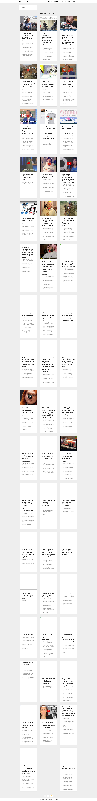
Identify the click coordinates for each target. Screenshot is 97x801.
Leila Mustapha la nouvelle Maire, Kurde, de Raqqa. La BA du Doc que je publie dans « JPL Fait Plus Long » (68, 638)
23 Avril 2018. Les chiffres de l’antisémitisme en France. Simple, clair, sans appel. (68, 681)
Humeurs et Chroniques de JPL (53, 1)
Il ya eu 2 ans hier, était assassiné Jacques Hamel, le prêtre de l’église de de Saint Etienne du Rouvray (48, 222)
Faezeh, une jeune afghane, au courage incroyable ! (48, 175)
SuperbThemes (55, 799)
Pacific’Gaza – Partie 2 (28, 634)
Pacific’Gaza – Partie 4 (68, 592)
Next (51, 795)
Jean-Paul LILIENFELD (24, 1)
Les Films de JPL (63, 1)
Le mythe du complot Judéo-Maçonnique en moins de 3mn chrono (28, 220)
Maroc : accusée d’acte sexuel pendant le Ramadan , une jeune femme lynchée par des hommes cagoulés (48, 552)
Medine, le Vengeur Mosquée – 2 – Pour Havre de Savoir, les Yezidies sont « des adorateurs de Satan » (48, 457)
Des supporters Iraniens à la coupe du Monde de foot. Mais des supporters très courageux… (68, 410)
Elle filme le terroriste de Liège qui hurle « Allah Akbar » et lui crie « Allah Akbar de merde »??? (28, 595)
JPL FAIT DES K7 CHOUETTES (72, 1)
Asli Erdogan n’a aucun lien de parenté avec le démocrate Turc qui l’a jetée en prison (28, 410)
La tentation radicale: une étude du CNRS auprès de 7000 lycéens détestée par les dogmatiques (48, 726)
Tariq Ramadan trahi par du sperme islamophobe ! (28, 664)
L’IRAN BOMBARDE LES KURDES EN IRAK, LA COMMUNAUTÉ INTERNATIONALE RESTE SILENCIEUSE (28, 85)
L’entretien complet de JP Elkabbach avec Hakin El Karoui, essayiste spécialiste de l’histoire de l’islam (68, 85)
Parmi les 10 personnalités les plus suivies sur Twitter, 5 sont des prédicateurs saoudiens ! (48, 85)
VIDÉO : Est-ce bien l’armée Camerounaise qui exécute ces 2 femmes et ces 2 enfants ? (68, 222)
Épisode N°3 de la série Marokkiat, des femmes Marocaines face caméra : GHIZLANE (48, 504)
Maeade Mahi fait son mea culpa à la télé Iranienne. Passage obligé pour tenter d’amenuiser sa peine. (28, 315)
